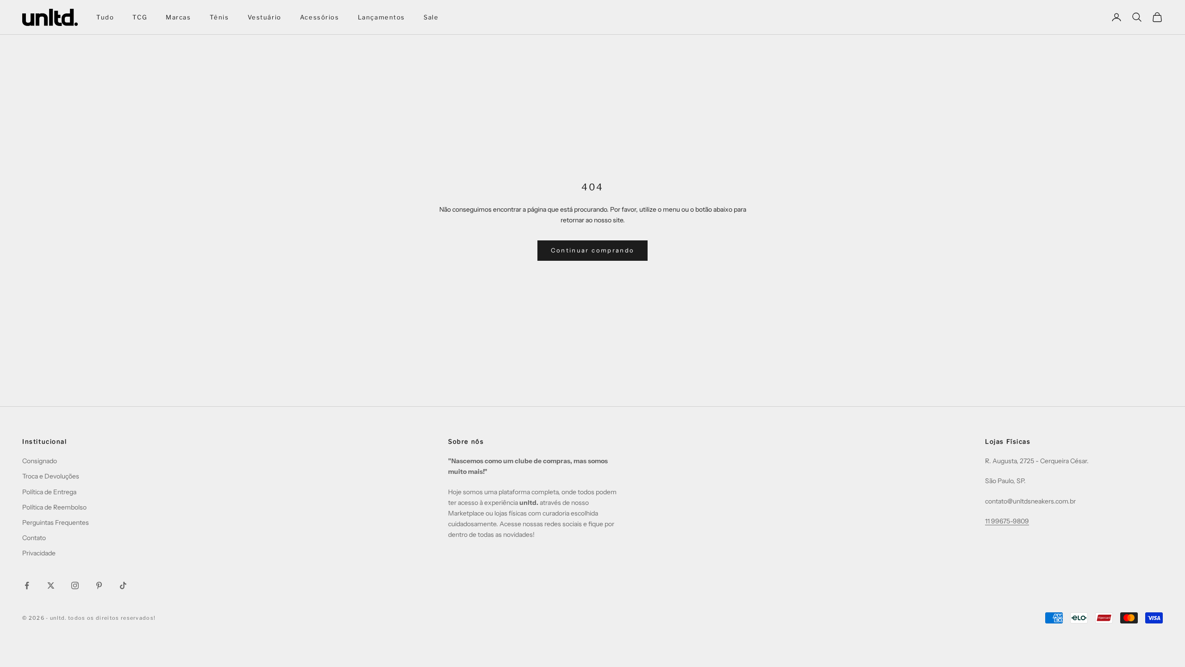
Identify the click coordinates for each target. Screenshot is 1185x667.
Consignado (39, 461)
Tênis (219, 17)
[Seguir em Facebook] (26, 585)
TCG (139, 17)
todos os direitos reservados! (112, 618)
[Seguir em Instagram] (75, 585)
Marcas (178, 17)
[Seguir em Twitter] (51, 585)
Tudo (105, 17)
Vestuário (264, 17)
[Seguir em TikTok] (123, 585)
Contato (34, 538)
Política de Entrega (49, 492)
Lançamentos (381, 17)
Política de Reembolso (54, 507)
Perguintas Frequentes (55, 522)
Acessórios (319, 17)
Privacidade (39, 553)
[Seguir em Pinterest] (99, 585)
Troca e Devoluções (50, 476)
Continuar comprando (592, 250)
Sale (431, 17)
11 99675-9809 (1007, 521)
